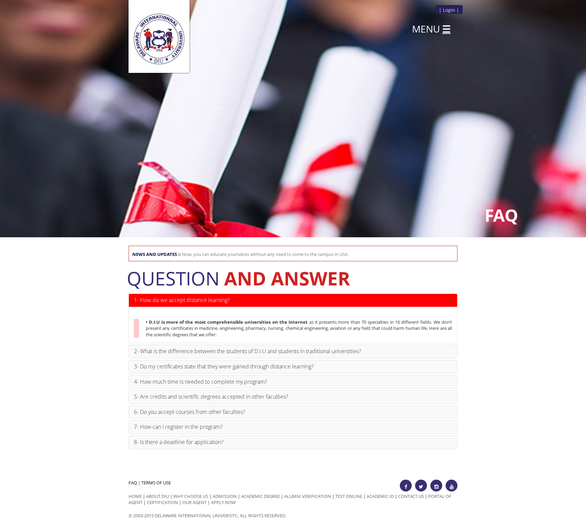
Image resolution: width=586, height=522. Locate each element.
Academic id (380, 496)
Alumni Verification (307, 496)
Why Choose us (190, 496)
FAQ (133, 483)
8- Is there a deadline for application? (178, 442)
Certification (162, 502)
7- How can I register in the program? (178, 426)
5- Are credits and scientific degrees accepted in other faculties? (211, 396)
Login (449, 10)
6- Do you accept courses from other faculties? (189, 412)
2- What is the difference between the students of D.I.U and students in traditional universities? (247, 351)
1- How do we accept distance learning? (182, 300)
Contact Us (411, 496)
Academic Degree (260, 496)
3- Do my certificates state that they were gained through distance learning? (224, 366)
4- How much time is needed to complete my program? (200, 381)
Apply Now (223, 502)
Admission (225, 496)
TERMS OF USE (156, 483)
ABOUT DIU (157, 496)
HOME (135, 496)
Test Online (348, 496)
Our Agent (194, 502)
